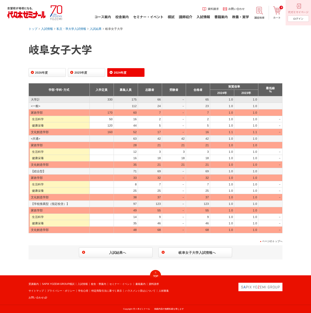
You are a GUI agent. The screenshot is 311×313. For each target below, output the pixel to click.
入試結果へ (117, 252)
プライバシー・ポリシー (61, 290)
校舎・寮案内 (98, 284)
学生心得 (83, 290)
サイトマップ (36, 290)
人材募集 (164, 290)
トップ (33, 28)
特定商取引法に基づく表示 (106, 290)
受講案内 (34, 284)
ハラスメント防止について (140, 290)
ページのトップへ (272, 241)
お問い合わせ (36, 297)
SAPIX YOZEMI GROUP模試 (58, 284)
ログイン (298, 18)
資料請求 (154, 284)
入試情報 (47, 28)
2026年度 (41, 72)
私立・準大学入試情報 (71, 28)
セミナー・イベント (120, 284)
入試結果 (96, 28)
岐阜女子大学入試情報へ (197, 252)
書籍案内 (140, 284)
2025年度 (80, 72)
